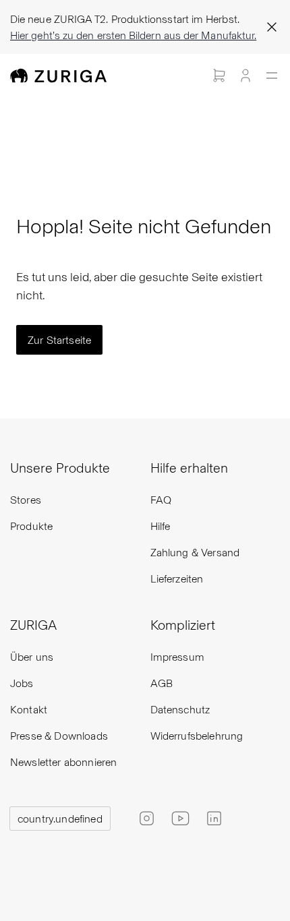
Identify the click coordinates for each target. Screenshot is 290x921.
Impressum (177, 656)
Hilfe (160, 525)
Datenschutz (180, 709)
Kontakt (28, 709)
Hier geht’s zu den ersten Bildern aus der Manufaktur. (133, 34)
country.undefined (60, 818)
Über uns (31, 656)
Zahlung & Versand (195, 552)
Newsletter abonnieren (63, 761)
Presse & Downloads (59, 735)
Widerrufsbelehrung (196, 735)
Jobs (22, 682)
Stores (25, 499)
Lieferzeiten (177, 578)
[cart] (219, 75)
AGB (161, 682)
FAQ (160, 499)
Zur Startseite (59, 339)
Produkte (31, 525)
